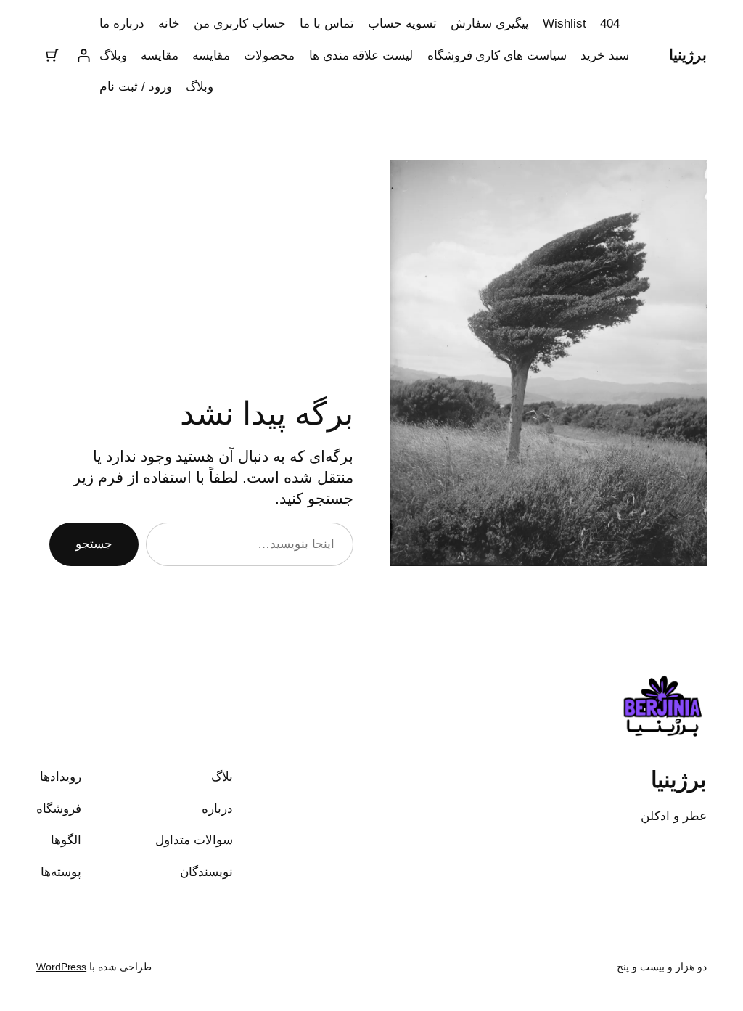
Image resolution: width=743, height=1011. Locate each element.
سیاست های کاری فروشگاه (497, 55)
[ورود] (83, 54)
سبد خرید (604, 55)
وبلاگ (113, 55)
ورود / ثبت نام (135, 86)
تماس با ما (327, 23)
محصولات (269, 55)
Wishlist (564, 23)
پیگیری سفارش (490, 23)
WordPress (61, 967)
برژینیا (688, 54)
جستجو (93, 543)
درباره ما (121, 23)
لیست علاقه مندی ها (361, 55)
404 (610, 23)
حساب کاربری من (240, 23)
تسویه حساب (402, 23)
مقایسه (211, 55)
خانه (169, 23)
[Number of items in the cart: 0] (51, 54)
